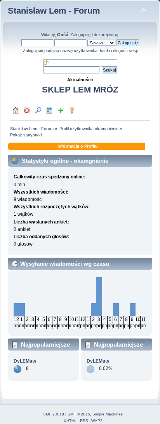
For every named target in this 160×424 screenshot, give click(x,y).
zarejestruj (108, 34)
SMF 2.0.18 (53, 414)
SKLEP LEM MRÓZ (80, 89)
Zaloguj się (80, 34)
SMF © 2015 (79, 414)
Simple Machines (107, 414)
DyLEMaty (25, 361)
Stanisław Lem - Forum (54, 11)
